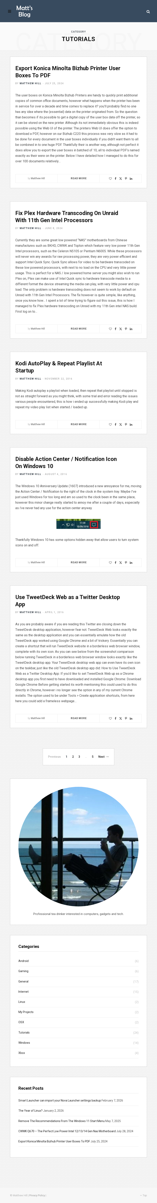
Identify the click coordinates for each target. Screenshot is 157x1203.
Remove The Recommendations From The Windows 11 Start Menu (61, 1121)
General (23, 981)
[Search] (148, 11)
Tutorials (24, 1032)
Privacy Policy (37, 1195)
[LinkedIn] (131, 178)
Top (144, 1195)
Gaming (23, 971)
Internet (23, 991)
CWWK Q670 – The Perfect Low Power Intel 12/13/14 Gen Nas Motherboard (67, 1131)
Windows (24, 1042)
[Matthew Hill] (24, 11)
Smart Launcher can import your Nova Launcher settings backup (59, 1100)
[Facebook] (115, 178)
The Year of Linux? (30, 1110)
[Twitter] (120, 178)
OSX (21, 1022)
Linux (21, 1001)
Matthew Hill (30, 83)
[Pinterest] (126, 178)
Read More (79, 178)
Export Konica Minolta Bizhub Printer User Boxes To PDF (54, 1141)
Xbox (21, 1053)
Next (101, 756)
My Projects (26, 1012)
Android (23, 961)
